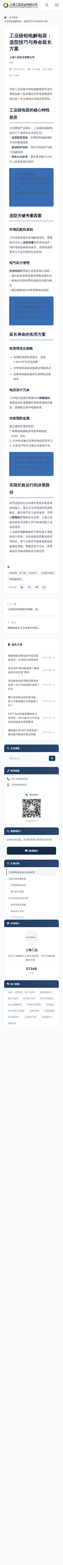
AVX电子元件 (29, 998)
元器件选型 (34, 1010)
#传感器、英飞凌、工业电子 (23, 573)
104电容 (50, 1004)
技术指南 (13, 17)
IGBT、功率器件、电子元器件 (21, 992)
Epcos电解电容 (15, 1004)
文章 (32, 973)
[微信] (22, 587)
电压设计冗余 (17, 911)
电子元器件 (13, 998)
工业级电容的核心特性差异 (22, 872)
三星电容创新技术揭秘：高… (23, 609)
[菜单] (56, 5)
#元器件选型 (47, 573)
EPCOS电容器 (46, 998)
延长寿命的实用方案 (18, 898)
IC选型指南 (49, 1010)
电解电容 (25, 531)
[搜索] (47, 5)
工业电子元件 (31, 1017)
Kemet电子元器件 (16, 1010)
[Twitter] (37, 587)
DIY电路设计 (13, 1017)
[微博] (29, 587)
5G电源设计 (47, 1017)
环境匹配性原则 (18, 885)
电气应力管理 (17, 891)
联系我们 (33, 850)
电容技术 (12, 1023)
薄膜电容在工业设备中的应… (23, 627)
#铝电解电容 (15, 579)
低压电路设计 (46, 992)
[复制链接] (44, 587)
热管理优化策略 (18, 904)
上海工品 (47, 517)
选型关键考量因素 (17, 878)
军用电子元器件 (34, 1004)
